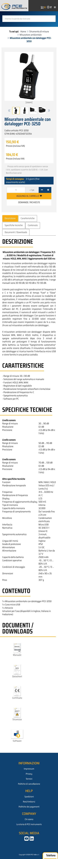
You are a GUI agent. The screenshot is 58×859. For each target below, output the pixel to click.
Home (23, 31)
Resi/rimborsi (29, 801)
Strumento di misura (39, 31)
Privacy (29, 774)
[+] (48, 190)
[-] (42, 190)
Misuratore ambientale (31, 35)
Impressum (29, 769)
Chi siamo (29, 819)
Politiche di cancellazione (29, 784)
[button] (9, 110)
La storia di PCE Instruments (29, 824)
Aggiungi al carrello (28, 196)
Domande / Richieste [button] (29, 202)
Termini (29, 779)
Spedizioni (29, 796)
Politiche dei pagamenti (29, 806)
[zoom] (29, 102)
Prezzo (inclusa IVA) (15, 158)
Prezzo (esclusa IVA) (15, 146)
